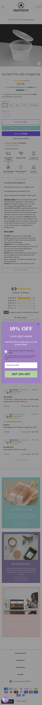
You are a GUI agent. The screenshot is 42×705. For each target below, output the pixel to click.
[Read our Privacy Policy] (36, 356)
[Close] (38, 324)
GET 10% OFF (21, 374)
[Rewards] (5, 699)
